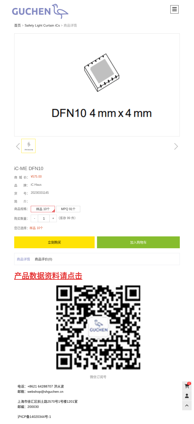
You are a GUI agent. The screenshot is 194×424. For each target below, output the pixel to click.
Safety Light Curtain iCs (42, 25)
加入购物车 (138, 242)
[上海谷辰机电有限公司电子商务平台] (47, 11)
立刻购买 (54, 242)
